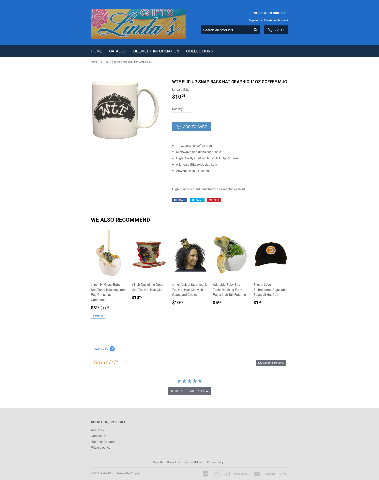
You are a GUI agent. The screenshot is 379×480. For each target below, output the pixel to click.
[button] (271, 363)
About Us (97, 430)
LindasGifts (106, 473)
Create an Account (276, 20)
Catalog (117, 50)
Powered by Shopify (128, 473)
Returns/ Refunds (103, 441)
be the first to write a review (189, 391)
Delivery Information (156, 50)
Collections (199, 50)
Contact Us (98, 435)
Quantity (177, 109)
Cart (279, 29)
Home (96, 50)
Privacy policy (100, 447)
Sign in (253, 20)
